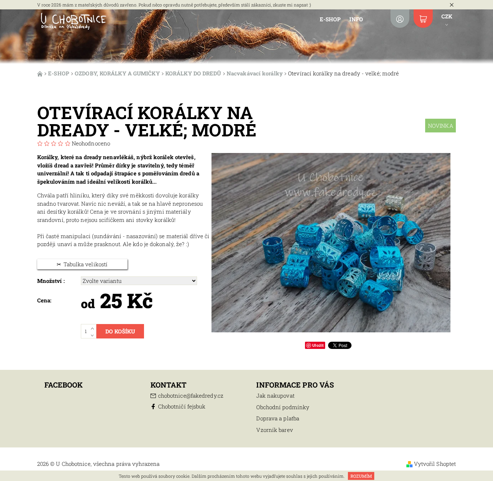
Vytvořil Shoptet (435, 463)
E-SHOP (330, 19)
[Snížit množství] (93, 334)
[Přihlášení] (400, 18)
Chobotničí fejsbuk (182, 406)
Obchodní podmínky (282, 407)
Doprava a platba (277, 418)
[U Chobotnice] (73, 20)
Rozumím (361, 476)
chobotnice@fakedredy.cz (190, 395)
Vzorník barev (274, 429)
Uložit (318, 345)
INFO (356, 19)
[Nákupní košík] (423, 18)
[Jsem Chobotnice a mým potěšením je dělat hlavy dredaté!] (40, 73)
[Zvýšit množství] (93, 327)
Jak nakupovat (275, 395)
